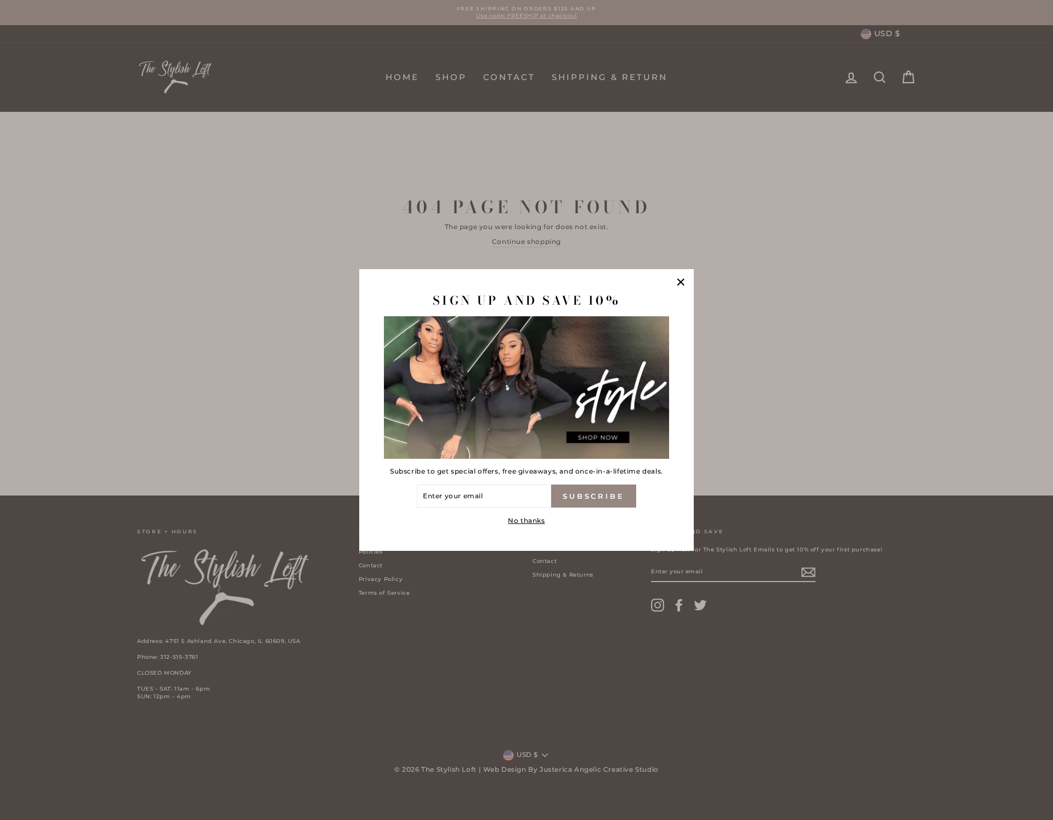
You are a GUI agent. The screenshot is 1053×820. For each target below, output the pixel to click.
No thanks (526, 520)
